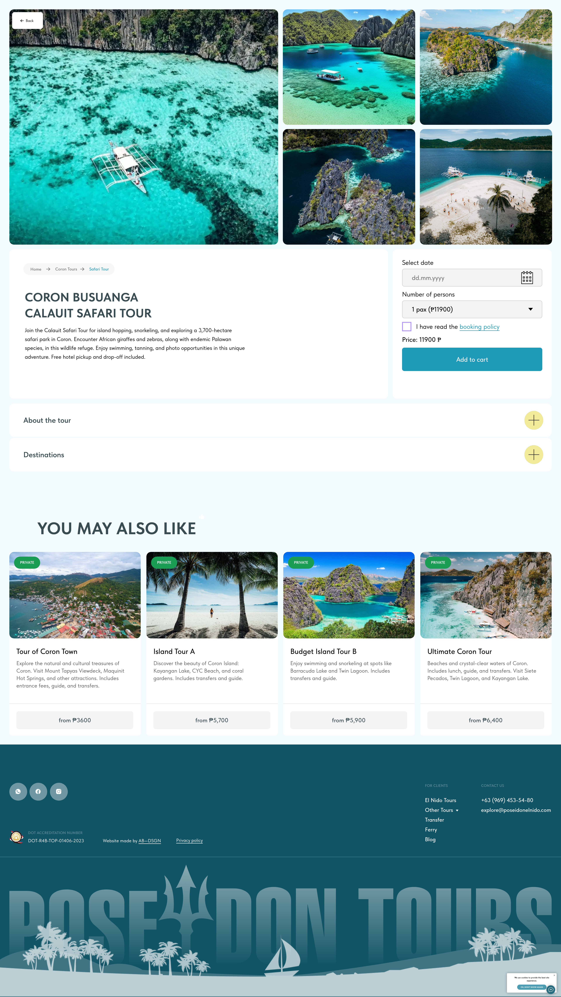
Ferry (431, 829)
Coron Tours (66, 269)
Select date (417, 262)
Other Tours (439, 809)
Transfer (434, 819)
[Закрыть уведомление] (554, 975)
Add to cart (472, 359)
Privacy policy (189, 840)
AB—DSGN (149, 840)
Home (35, 269)
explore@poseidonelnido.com (516, 809)
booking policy (479, 326)
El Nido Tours (440, 800)
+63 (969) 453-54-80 (507, 800)
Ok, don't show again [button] (532, 987)
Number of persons (428, 294)
